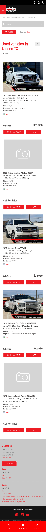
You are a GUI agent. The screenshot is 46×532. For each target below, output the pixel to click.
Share (34, 132)
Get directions (6, 458)
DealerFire (38, 520)
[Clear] (29, 32)
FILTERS (10, 32)
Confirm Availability (14, 132)
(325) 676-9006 (7, 478)
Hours (3, 475)
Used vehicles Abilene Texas (16, 18)
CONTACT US (9, 463)
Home (3, 18)
